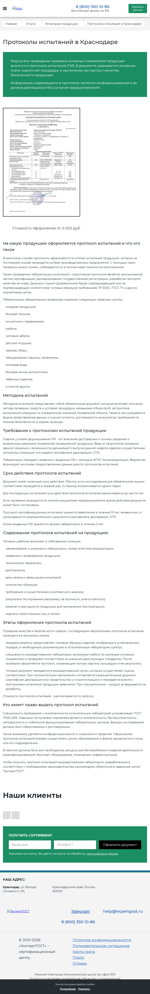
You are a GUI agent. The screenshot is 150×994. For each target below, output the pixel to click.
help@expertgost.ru (123, 911)
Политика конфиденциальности (102, 940)
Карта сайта (84, 952)
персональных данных (102, 853)
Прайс (78, 957)
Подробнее (68, 988)
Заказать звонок (138, 8)
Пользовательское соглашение (101, 946)
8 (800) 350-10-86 (92, 6)
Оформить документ (120, 845)
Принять (84, 988)
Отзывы (80, 963)
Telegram (80, 911)
